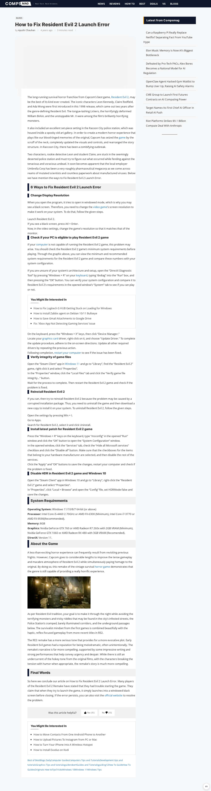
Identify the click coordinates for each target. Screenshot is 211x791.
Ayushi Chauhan (26, 30)
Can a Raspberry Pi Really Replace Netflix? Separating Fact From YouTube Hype (167, 37)
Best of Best (33, 760)
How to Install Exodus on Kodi (51, 750)
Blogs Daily (45, 760)
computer (42, 244)
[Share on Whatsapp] (13, 105)
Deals (154, 3)
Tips (54, 769)
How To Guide (116, 764)
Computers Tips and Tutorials (84, 760)
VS (164, 3)
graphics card (50, 338)
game (122, 137)
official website (113, 695)
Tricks (59, 769)
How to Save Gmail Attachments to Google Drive (62, 318)
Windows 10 (68, 769)
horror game (102, 566)
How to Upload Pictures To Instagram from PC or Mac (65, 739)
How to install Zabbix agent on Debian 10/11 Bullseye (65, 313)
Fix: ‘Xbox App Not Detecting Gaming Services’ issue (64, 323)
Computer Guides (60, 760)
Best (142, 3)
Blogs (174, 3)
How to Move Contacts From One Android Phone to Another (70, 734)
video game (100, 207)
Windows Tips (94, 769)
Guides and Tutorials (87, 764)
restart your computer (67, 352)
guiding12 (103, 764)
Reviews (115, 3)
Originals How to (43, 769)
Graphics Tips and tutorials (50, 764)
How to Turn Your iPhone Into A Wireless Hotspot (63, 744)
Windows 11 (72, 364)
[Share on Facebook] (13, 95)
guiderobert (70, 764)
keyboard (81, 275)
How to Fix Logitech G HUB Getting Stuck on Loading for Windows (73, 308)
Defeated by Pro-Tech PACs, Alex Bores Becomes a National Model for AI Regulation (168, 68)
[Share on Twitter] (13, 99)
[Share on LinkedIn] (13, 102)
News (101, 3)
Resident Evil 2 (120, 97)
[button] (206, 786)
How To (130, 3)
